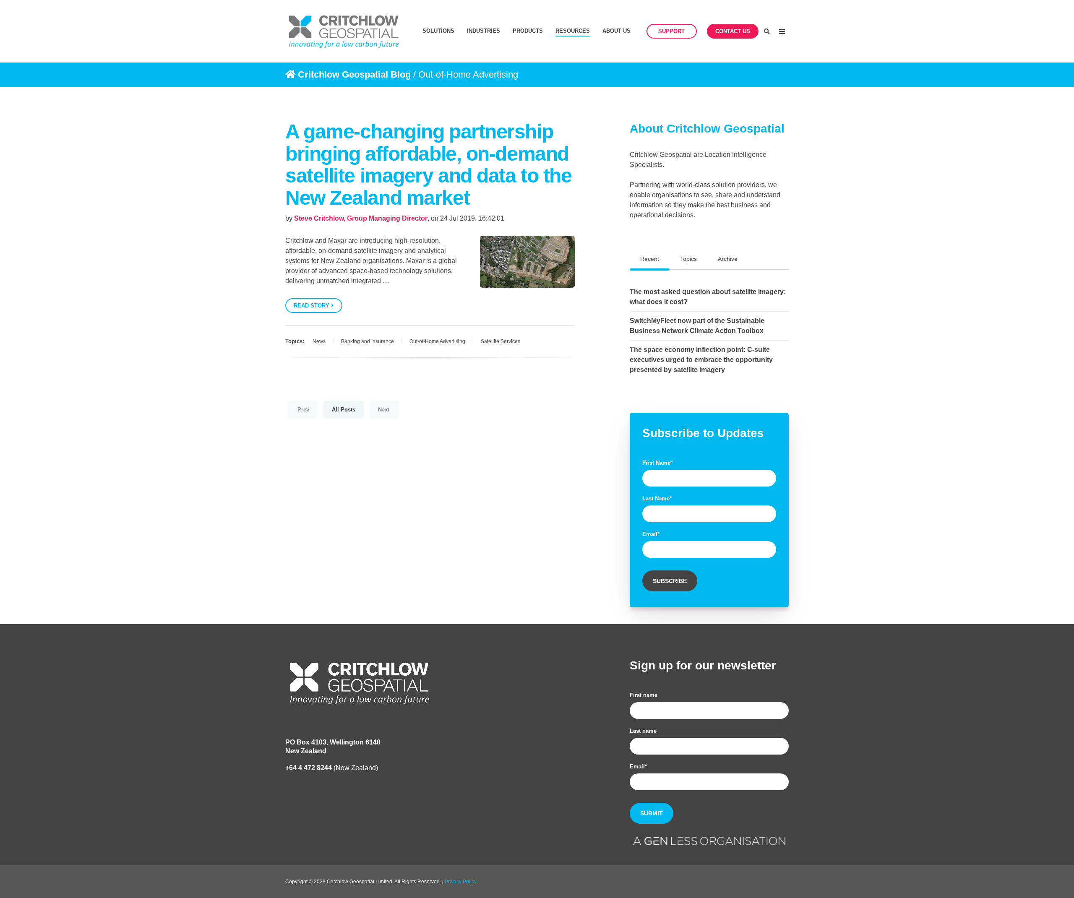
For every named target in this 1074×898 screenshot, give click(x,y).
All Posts (343, 409)
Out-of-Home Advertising (437, 341)
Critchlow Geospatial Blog (354, 74)
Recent (649, 258)
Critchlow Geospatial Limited (359, 882)
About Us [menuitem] (616, 31)
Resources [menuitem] (572, 31)
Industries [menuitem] (483, 31)
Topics (688, 258)
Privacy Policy (461, 882)
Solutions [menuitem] (438, 31)
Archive (728, 258)
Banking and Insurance (367, 341)
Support (671, 31)
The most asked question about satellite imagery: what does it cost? (708, 296)
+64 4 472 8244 (308, 767)
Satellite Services (500, 341)
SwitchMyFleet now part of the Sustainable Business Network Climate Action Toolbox (697, 325)
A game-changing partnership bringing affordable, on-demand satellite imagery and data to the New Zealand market (428, 164)
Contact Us (732, 31)
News (319, 341)
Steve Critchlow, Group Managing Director (361, 218)
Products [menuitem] (528, 31)
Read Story (312, 305)
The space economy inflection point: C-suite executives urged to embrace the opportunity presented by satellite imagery (701, 359)
